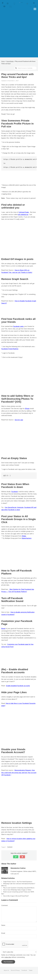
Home (3, 61)
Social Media (10, 61)
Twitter (31, 970)
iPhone (27, 408)
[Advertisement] (19, 38)
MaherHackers (26, 538)
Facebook (14, 491)
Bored (3, 628)
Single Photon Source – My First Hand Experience (17, 881)
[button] (15, 856)
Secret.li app (19, 420)
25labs (24, 536)
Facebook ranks (18, 326)
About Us (6, 970)
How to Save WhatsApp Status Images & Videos (17, 890)
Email (3, 933)
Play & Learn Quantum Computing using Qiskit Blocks (18, 887)
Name (3, 925)
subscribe (8, 957)
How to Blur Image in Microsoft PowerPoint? (16, 896)
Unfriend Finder (24, 212)
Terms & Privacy (15, 970)
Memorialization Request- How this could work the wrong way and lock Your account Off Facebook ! (18, 772)
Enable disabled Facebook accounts (18, 686)
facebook (10, 847)
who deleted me (23, 214)
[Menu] (35, 9)
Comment (4, 905)
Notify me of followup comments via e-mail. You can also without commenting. (18, 956)
